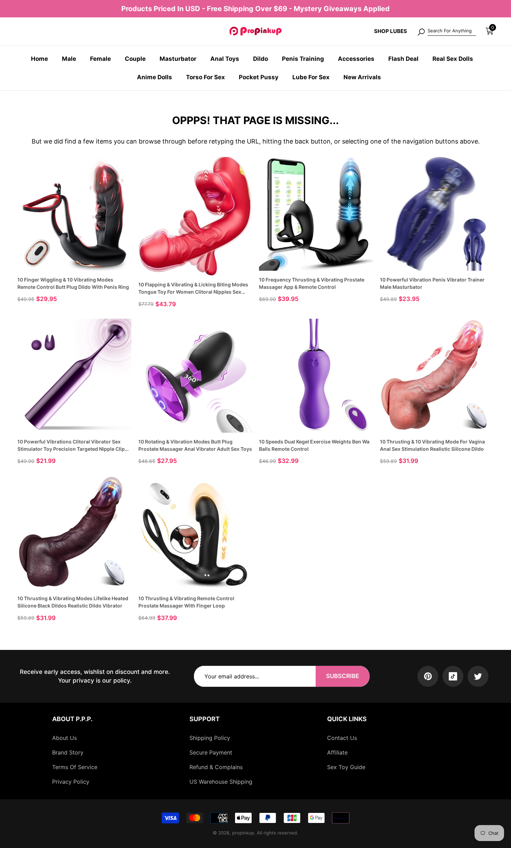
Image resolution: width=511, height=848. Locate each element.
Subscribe (342, 675)
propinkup (243, 832)
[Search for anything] (446, 31)
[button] (490, 31)
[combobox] (452, 31)
